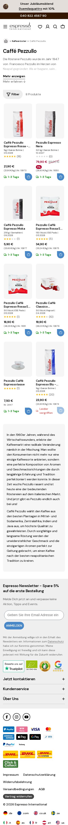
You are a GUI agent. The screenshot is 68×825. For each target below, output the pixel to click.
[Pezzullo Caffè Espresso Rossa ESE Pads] (50, 203)
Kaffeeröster (19, 41)
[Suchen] (55, 26)
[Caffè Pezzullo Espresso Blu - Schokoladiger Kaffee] (50, 359)
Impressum (11, 775)
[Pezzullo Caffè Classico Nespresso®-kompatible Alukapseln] (50, 281)
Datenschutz (56, 641)
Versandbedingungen (18, 789)
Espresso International (31, 804)
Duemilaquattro (30, 9)
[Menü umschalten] (5, 26)
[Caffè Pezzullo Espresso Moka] (18, 203)
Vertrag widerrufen (18, 796)
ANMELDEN (14, 626)
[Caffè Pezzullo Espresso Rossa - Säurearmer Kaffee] (18, 120)
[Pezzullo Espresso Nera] (50, 120)
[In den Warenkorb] (28, 177)
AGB (42, 789)
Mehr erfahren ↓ (14, 82)
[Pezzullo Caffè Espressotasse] (18, 359)
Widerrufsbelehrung (17, 782)
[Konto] (47, 26)
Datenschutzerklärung (39, 775)
